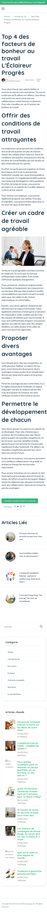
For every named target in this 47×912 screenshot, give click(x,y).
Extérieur (11, 673)
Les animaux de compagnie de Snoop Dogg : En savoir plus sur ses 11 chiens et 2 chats (28, 834)
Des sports (12, 666)
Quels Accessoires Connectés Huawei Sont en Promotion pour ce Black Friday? (29, 792)
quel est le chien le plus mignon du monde (27, 855)
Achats (10, 652)
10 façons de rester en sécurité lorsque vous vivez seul (28, 812)
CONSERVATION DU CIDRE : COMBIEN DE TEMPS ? (28, 746)
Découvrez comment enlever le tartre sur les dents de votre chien (28, 726)
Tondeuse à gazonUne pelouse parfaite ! (29, 872)
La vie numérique (14, 694)
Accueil (7, 16)
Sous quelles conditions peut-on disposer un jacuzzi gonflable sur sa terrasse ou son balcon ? (27, 769)
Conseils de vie (20, 16)
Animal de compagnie (16, 680)
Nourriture (12, 687)
